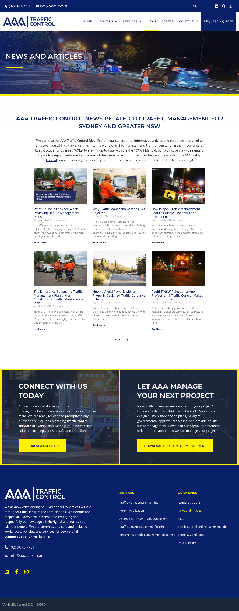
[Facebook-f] (17, 572)
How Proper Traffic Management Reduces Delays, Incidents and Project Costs (176, 213)
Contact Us (189, 21)
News (151, 21)
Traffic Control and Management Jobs (202, 527)
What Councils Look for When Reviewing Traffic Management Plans (56, 213)
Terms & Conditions (191, 535)
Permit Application (132, 511)
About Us (105, 21)
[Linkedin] (216, 6)
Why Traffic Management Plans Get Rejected (119, 211)
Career (167, 21)
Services (130, 21)
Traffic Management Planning (139, 503)
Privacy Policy (187, 543)
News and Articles (189, 511)
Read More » (40, 242)
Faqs (181, 519)
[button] (195, 6)
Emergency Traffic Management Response (147, 535)
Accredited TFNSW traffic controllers (143, 519)
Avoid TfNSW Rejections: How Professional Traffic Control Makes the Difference (177, 295)
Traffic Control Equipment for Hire (142, 527)
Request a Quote (218, 21)
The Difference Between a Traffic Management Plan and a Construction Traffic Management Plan (59, 297)
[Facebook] (223, 6)
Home (87, 21)
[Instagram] (230, 6)
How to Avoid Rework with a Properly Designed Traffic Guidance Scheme (119, 295)
